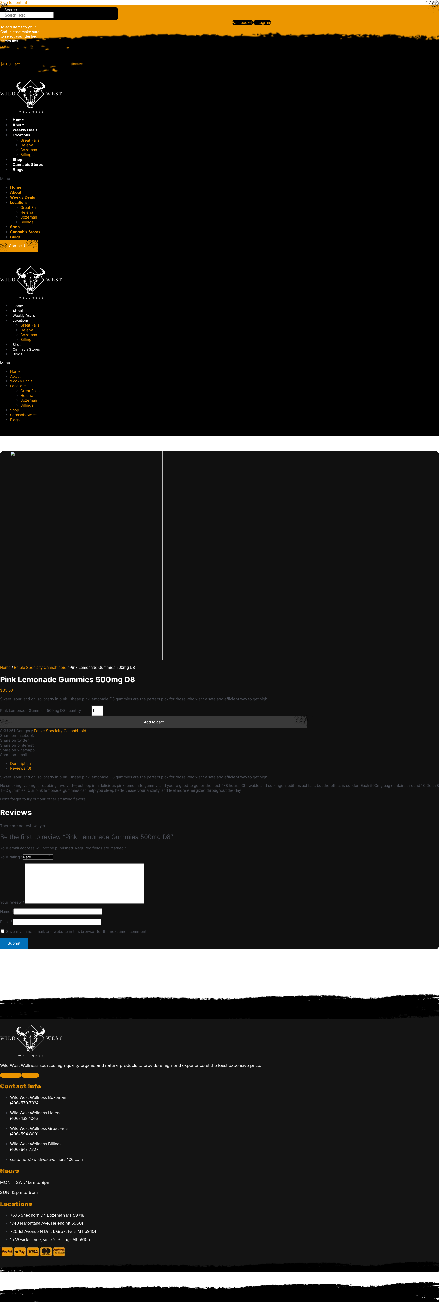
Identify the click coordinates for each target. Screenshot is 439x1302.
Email (6, 921)
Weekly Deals (25, 130)
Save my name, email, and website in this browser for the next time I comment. (76, 931)
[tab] (224, 763)
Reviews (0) (20, 768)
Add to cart (154, 722)
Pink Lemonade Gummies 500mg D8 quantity (40, 710)
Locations (21, 135)
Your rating (11, 857)
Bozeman (28, 149)
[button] (139, 178)
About (18, 125)
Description (20, 763)
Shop (17, 159)
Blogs (18, 169)
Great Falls (30, 140)
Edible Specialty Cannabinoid (40, 667)
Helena (26, 145)
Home (18, 119)
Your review (12, 902)
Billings (27, 154)
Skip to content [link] (13, 2)
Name (6, 911)
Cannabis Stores (28, 164)
